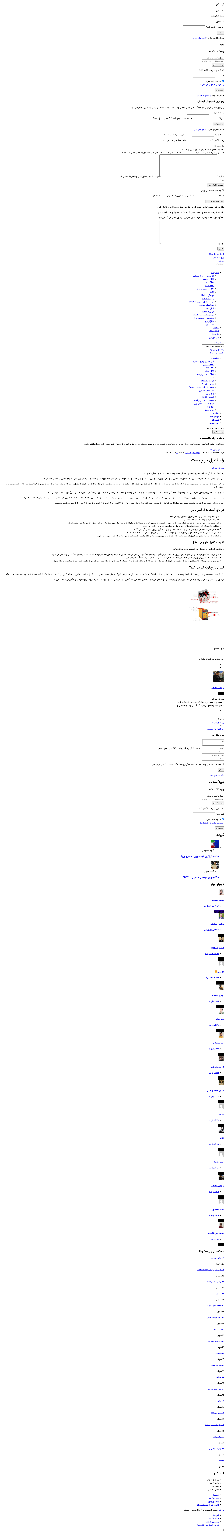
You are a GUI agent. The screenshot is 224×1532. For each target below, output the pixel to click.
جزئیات (220, 176)
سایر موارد (209, 324)
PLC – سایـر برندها (205, 289)
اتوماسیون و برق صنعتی (203, 276)
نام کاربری (219, 10)
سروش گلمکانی (217, 468)
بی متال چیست (217, 722)
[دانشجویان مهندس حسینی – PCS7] (215, 868)
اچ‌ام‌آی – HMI (207, 295)
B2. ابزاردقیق (220, 1377)
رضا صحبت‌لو (218, 1043)
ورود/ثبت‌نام (219, 257)
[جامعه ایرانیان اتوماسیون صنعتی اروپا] (215, 847)
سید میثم (220, 1019)
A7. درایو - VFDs (219, 1329)
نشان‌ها (215, 334)
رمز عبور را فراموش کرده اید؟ (212, 84)
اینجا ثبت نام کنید (203, 95)
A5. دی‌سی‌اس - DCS (217, 1413)
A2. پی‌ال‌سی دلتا (219, 1401)
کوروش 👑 (219, 971)
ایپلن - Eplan (208, 311)
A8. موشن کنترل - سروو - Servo (214, 1425)
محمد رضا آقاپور (217, 947)
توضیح (220, 243)
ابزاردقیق (210, 308)
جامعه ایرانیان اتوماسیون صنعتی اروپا (200, 856)
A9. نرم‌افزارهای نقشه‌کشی (216, 1341)
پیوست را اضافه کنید (216, 185)
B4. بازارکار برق (219, 1353)
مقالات (216, 327)
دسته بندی (219, 152)
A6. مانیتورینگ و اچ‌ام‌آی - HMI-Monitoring (210, 1270)
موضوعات (215, 272)
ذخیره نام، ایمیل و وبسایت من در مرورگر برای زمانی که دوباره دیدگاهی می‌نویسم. (186, 764)
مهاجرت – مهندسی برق (204, 318)
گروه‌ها (216, 1495)
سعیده (221, 1114)
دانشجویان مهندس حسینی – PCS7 (201, 877)
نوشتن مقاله (214, 331)
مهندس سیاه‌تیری (216, 924)
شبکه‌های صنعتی (206, 305)
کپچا (221, 118)
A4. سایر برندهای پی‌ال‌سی (216, 1389)
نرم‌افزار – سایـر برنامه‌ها (203, 314)
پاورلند (221, 260)
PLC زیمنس (208, 279)
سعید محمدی (218, 1209)
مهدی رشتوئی (218, 995)
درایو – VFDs (208, 298)
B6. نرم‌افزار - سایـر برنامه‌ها (215, 1282)
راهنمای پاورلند (212, 1501)
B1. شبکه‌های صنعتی (217, 1365)
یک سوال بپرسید (217, 349)
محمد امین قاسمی (216, 1233)
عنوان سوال (219, 146)
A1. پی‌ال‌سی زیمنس (217, 1258)
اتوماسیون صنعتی (192, 452)
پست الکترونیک (217, 16)
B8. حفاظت (220, 1461)
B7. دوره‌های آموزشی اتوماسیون (214, 1306)
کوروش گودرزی (217, 1066)
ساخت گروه (214, 1498)
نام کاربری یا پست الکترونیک (211, 70)
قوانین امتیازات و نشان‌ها (208, 1504)
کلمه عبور (220, 21)
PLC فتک (209, 285)
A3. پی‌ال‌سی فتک (218, 1437)
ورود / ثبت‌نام (218, 64)
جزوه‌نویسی (214, 337)
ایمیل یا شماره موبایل (215, 58)
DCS (212, 292)
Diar (222, 1138)
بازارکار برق (209, 321)
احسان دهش (218, 1162)
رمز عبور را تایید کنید (215, 27)
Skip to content (216, 254)
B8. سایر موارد (220, 1294)
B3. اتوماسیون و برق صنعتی (215, 1318)
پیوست (221, 179)
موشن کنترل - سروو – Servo (201, 301)
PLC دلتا (210, 282)
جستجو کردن (218, 342)
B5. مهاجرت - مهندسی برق (216, 1449)
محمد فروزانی (218, 900)
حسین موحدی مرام (215, 1090)
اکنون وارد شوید (199, 38)
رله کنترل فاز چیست (215, 729)
